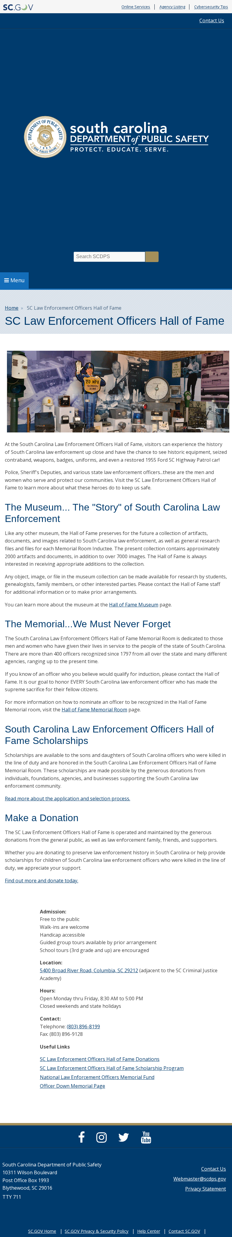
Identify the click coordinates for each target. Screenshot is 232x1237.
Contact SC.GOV (184, 1231)
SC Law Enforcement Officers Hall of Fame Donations (100, 1059)
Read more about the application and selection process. (67, 798)
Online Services (135, 7)
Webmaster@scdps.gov (199, 1178)
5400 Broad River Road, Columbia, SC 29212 (89, 970)
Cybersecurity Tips (211, 7)
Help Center (148, 1231)
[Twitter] (125, 1140)
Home (11, 308)
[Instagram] (103, 1140)
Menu (17, 280)
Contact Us (211, 20)
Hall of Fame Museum (133, 604)
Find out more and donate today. (41, 880)
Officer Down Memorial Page (72, 1086)
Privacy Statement (205, 1188)
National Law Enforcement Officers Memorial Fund (97, 1077)
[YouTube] (147, 1140)
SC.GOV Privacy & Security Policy (96, 1231)
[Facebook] (83, 1140)
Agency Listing (172, 7)
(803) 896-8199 (83, 1026)
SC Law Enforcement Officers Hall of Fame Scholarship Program (112, 1068)
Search (152, 257)
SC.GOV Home (42, 1231)
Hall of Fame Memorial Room (94, 709)
